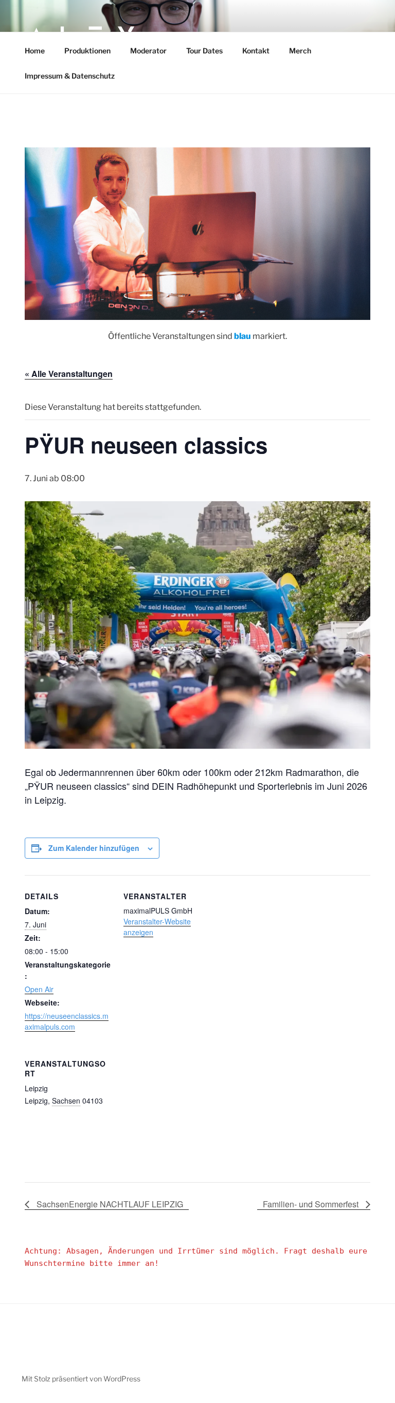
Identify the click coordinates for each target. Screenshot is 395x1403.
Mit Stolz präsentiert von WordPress (81, 1378)
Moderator (148, 50)
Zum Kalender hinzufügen (93, 848)
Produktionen (87, 50)
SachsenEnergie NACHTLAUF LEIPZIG (108, 1204)
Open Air (39, 989)
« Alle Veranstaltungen (69, 374)
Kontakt (256, 50)
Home (35, 50)
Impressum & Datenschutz (70, 75)
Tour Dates (204, 50)
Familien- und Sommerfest (312, 1204)
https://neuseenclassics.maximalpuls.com (67, 1021)
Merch (300, 50)
